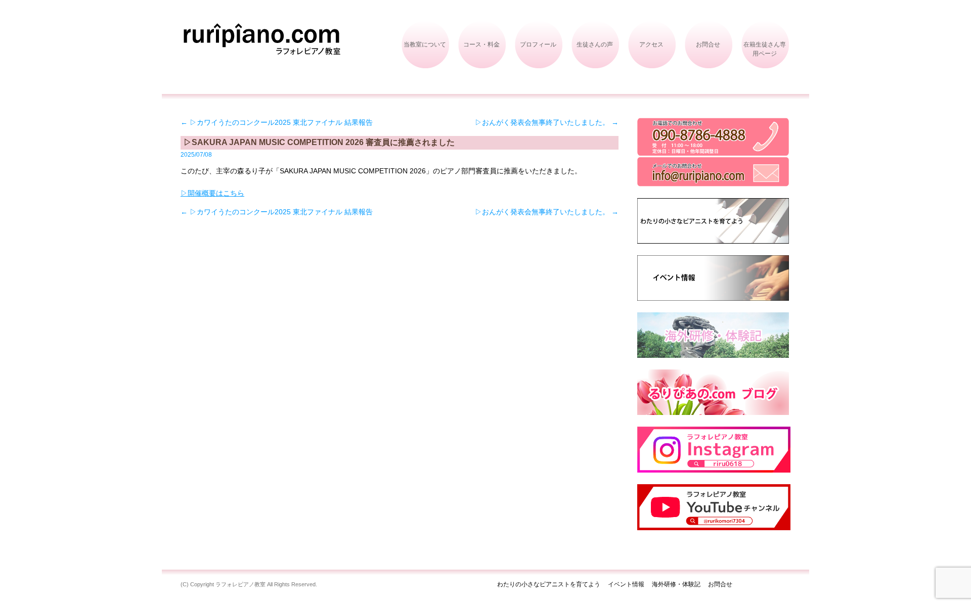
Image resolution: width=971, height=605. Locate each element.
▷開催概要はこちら (212, 193)
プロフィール (538, 44)
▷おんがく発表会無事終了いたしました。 (547, 122)
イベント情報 (626, 584)
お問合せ (708, 44)
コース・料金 (481, 44)
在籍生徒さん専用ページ (764, 49)
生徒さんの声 (595, 44)
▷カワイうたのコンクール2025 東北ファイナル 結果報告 (277, 122)
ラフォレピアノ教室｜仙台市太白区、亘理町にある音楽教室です (264, 49)
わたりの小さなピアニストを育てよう (548, 584)
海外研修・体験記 (676, 584)
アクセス (651, 44)
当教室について (425, 44)
